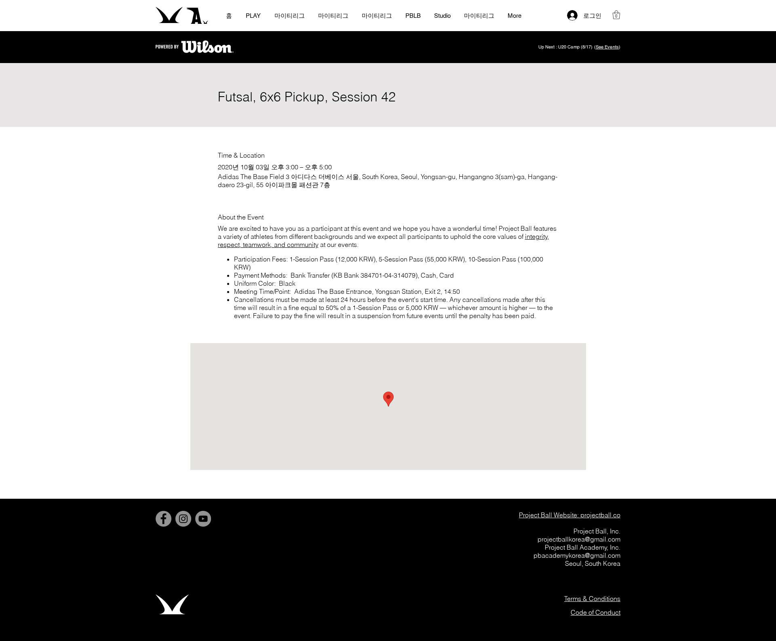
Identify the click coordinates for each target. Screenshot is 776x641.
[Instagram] (183, 519)
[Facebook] (163, 519)
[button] (616, 15)
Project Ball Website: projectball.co (569, 515)
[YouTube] (203, 519)
